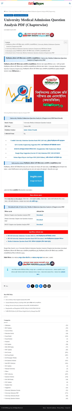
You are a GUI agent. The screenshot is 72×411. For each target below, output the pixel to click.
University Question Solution (12, 398)
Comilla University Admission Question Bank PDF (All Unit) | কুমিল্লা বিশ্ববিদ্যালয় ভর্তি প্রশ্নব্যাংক (38, 140)
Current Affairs (9, 330)
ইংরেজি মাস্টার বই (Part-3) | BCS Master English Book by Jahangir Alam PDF (23, 311)
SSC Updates (8, 382)
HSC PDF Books (9, 347)
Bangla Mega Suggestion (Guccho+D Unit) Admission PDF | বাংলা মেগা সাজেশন (37, 153)
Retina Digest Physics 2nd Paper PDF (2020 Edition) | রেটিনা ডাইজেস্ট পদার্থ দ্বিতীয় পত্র (37, 157)
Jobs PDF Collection (10, 363)
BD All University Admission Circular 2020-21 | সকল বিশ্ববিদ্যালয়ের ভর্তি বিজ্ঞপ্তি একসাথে (31, 235)
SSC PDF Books (9, 379)
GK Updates (8, 344)
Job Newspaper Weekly (11, 358)
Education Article (9, 333)
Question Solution (9, 376)
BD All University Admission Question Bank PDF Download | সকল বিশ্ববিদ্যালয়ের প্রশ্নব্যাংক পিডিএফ (35, 238)
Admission (7, 325)
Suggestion (8, 387)
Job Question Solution (10, 360)
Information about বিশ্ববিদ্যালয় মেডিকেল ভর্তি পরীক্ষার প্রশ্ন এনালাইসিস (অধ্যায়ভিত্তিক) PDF (28, 50)
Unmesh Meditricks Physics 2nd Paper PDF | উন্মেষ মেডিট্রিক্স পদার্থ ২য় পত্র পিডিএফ (23, 302)
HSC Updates (8, 349)
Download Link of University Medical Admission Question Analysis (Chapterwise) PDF (30, 53)
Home (6, 11)
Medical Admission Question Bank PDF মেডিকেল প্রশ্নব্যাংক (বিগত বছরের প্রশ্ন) (29, 241)
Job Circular (8, 352)
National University (10, 368)
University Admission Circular (12, 390)
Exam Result (8, 336)
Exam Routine (8, 339)
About (44, 407)
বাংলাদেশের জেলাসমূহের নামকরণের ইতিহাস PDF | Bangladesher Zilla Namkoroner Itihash (37, 149)
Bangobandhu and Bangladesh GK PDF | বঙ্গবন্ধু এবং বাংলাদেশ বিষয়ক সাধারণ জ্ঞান (23, 308)
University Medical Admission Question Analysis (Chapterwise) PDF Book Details (28, 48)
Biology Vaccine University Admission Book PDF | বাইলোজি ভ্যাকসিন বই (22, 305)
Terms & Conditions (51, 407)
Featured (7, 341)
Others (6, 371)
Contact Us (67, 407)
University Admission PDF (15, 11)
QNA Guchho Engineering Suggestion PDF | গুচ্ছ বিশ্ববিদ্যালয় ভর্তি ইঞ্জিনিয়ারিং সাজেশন (37, 144)
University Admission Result (12, 395)
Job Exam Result (9, 355)
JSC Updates (8, 366)
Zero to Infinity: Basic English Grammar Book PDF (18, 299)
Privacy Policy (60, 407)
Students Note (8, 385)
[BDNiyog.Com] (36, 3)
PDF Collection (8, 15)
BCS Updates (8, 328)
